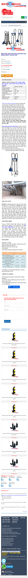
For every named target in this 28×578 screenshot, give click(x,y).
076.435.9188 (12, 477)
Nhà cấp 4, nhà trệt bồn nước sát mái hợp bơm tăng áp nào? (14, 493)
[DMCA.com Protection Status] (6, 563)
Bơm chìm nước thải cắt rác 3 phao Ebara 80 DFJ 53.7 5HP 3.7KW (14, 362)
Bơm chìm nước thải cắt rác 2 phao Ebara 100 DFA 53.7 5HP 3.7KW (14, 434)
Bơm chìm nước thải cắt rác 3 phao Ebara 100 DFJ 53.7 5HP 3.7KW (14, 344)
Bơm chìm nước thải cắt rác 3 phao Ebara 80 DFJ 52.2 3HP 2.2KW (14, 380)
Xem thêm (25, 511)
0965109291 (19, 477)
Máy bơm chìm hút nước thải (9, 103)
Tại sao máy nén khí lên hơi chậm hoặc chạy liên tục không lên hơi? (13, 503)
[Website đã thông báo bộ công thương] (7, 568)
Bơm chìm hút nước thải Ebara (10, 126)
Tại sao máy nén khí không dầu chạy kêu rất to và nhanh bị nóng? (13, 508)
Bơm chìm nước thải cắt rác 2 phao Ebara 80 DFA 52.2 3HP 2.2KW (14, 470)
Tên (5, 301)
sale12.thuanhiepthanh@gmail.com (12, 551)
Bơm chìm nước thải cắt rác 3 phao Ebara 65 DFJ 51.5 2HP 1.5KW (14, 416)
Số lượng (3, 71)
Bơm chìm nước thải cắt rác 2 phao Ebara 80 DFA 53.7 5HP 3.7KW (14, 452)
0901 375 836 (4, 483)
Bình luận (6, 309)
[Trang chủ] (2, 25)
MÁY (13, 84)
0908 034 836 (4, 477)
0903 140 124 (12, 483)
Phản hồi (7, 321)
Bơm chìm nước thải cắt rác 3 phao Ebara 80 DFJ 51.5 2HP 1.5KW (14, 398)
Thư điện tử (6, 305)
